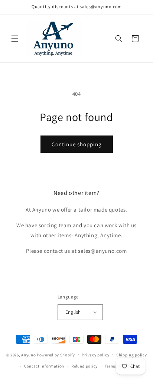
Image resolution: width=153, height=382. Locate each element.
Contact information (44, 366)
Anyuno (29, 354)
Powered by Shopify (56, 354)
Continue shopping (77, 144)
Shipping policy (131, 354)
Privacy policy (95, 354)
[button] (15, 38)
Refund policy (84, 366)
